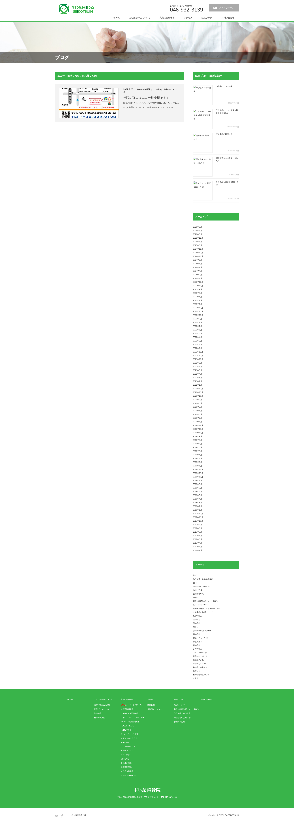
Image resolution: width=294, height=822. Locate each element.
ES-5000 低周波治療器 (130, 722)
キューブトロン (127, 751)
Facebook (62, 816)
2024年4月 (197, 271)
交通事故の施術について (203, 612)
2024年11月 (198, 253)
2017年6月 (197, 536)
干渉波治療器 (126, 763)
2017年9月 (197, 525)
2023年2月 (197, 300)
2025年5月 (197, 242)
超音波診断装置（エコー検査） (150, 89)
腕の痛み (196, 634)
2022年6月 (197, 330)
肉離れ (195, 597)
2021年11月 (198, 355)
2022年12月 (198, 308)
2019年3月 (197, 458)
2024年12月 (198, 249)
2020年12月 (198, 389)
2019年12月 (198, 425)
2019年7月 (197, 444)
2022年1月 (197, 348)
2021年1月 (197, 385)
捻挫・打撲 (197, 590)
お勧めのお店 (198, 660)
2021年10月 (198, 359)
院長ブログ (207, 17)
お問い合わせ (227, 17)
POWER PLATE (127, 726)
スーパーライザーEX (131, 705)
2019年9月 (197, 436)
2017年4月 (197, 543)
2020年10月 (198, 396)
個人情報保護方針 (78, 815)
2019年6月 (197, 447)
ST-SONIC (125, 759)
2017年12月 (198, 514)
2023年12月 (198, 282)
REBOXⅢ (125, 742)
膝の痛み (196, 645)
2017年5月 (197, 539)
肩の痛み (196, 623)
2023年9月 (197, 289)
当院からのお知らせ (201, 586)
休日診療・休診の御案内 (203, 579)
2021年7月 (197, 367)
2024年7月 (197, 267)
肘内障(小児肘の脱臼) (202, 631)
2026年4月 (197, 231)
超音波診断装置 (127, 709)
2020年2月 (197, 418)
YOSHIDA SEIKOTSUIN (229, 815)
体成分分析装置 (127, 771)
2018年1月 (197, 510)
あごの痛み (197, 616)
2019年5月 (197, 451)
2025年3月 (197, 245)
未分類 (195, 678)
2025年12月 (198, 238)
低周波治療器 (126, 767)
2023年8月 (197, 293)
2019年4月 (197, 455)
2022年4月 (197, 337)
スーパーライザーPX (129, 734)
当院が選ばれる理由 (102, 705)
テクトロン (125, 755)
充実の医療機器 (167, 17)
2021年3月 (197, 378)
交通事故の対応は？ (224, 134)
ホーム (116, 17)
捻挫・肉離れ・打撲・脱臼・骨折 (207, 608)
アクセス (188, 17)
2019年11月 (198, 429)
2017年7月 (197, 532)
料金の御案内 (99, 717)
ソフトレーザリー (128, 746)
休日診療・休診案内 (182, 713)
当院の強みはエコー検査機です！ (146, 97)
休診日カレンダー (154, 709)
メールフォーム (226, 7)
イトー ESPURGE (128, 775)
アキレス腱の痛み (200, 653)
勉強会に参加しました (202, 667)
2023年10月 (198, 286)
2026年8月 (197, 227)
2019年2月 (197, 462)
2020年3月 (197, 414)
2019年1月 (197, 466)
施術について (198, 594)
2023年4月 (197, 297)
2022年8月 (197, 322)
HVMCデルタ (126, 730)
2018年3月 (197, 502)
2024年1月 (197, 278)
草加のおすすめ (199, 664)
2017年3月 (197, 547)
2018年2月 (197, 506)
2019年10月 (198, 433)
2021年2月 (197, 381)
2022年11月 (198, 311)
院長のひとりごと (200, 656)
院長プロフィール (101, 709)
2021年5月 (197, 370)
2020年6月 (197, 403)
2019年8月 (197, 440)
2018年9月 (197, 480)
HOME (70, 699)
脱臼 (195, 583)
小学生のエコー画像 (224, 86)
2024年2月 (197, 275)
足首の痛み (197, 649)
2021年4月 (197, 374)
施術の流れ (98, 713)
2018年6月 (197, 491)
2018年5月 (197, 495)
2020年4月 (197, 411)
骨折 (195, 575)
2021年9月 (197, 363)
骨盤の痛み (197, 642)
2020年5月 (197, 407)
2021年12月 (198, 352)
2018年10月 (198, 477)
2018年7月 (197, 488)
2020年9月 (197, 400)
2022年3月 (197, 341)
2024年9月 (197, 260)
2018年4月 (197, 499)
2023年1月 (197, 304)
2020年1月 (197, 422)
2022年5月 (197, 333)
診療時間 (151, 705)
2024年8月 (197, 264)
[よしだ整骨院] (76, 9)
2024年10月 (198, 256)
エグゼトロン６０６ (129, 738)
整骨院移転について (201, 675)
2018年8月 (197, 484)
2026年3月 (197, 234)
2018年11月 (198, 473)
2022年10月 (198, 315)
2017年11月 (198, 517)
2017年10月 (198, 521)
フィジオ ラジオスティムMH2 (133, 717)
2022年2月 (197, 344)
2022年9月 (197, 319)
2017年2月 (197, 550)
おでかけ (196, 671)
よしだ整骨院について (139, 17)
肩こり (195, 627)
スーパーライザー (200, 605)
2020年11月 (198, 392)
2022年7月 (197, 326)
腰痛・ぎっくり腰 (200, 638)
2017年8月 (197, 528)
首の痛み (196, 619)
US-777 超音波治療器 (130, 713)
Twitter (56, 816)
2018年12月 (198, 469)
